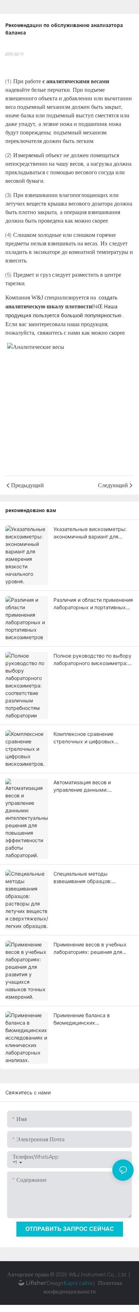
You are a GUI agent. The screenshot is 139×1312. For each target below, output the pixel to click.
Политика (110, 1283)
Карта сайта (77, 1283)
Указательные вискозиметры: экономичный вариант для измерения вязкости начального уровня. (93, 533)
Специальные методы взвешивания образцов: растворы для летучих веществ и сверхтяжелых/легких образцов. (92, 878)
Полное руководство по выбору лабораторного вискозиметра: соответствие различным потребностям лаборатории (92, 660)
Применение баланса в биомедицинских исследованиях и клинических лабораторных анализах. (90, 1019)
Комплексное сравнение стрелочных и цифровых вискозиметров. (83, 738)
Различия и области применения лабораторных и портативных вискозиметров (93, 604)
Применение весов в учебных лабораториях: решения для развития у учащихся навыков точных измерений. (90, 948)
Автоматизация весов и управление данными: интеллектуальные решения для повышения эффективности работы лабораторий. (92, 786)
